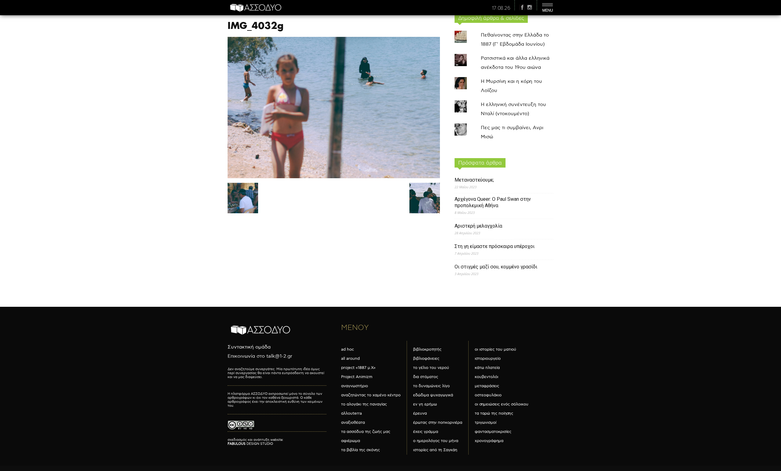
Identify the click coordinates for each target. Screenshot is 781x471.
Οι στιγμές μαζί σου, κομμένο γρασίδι (496, 267)
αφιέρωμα (350, 440)
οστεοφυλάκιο (488, 395)
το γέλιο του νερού (431, 367)
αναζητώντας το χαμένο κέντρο (371, 395)
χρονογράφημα (489, 440)
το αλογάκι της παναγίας (364, 404)
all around (350, 358)
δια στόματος (425, 376)
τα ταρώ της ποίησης (494, 413)
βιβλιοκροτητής (427, 349)
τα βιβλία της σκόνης (360, 450)
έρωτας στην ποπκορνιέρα (437, 422)
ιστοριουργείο (488, 358)
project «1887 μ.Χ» (358, 367)
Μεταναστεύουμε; (474, 180)
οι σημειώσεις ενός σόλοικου (501, 404)
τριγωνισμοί (485, 422)
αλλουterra (351, 413)
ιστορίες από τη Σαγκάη (435, 450)
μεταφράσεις (487, 386)
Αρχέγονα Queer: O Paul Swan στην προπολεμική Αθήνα (493, 202)
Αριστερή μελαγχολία (478, 226)
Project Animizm (357, 376)
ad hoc (347, 349)
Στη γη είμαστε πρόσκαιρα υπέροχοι (494, 246)
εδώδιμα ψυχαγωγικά (433, 395)
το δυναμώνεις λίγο (431, 386)
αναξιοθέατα (353, 422)
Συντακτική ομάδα (249, 347)
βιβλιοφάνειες (426, 358)
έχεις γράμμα (425, 431)
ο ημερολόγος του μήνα (435, 440)
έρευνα (420, 413)
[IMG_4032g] (334, 177)
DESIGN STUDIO (250, 444)
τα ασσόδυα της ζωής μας (365, 431)
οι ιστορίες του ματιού (495, 349)
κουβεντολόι (486, 376)
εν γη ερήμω (425, 404)
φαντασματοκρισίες (493, 431)
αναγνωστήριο (354, 386)
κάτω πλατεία (487, 367)
